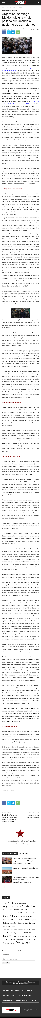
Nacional (21, 7)
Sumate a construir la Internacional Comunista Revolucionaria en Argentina (20, 982)
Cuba (5, 916)
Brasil (33, 906)
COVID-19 (21, 913)
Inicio (3, 7)
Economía (29, 916)
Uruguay (13, 943)
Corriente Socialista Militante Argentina (16, 28)
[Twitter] (9, 32)
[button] (3, 2)
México (7, 936)
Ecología (21, 916)
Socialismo (20, 939)
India (13, 926)
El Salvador (24, 920)
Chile (10, 909)
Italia (4, 933)
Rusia (13, 939)
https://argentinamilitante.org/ (20, 843)
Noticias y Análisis (12, 7)
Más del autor (24, 853)
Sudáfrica (28, 939)
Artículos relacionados (10, 853)
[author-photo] (20, 838)
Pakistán (16, 936)
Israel (33, 929)
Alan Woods (8, 903)
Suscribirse (6, 963)
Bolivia (25, 906)
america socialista (20, 903)
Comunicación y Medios (9, 913)
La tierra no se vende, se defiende (25, 868)
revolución (6, 939)
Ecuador (6, 920)
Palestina (26, 936)
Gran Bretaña (30, 923)
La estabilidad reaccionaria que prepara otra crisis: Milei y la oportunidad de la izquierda (24, 861)
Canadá (5, 909)
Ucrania (6, 943)
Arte (18, 906)
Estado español (10, 923)
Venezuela (23, 942)
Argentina (9, 906)
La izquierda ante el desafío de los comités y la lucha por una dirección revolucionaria (26, 880)
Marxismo (28, 933)
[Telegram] (13, 32)
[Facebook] (4, 32)
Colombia (24, 909)
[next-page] (6, 887)
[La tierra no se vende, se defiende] (7, 870)
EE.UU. (14, 919)
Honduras (7, 926)
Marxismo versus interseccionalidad (33, 816)
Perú (34, 936)
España (33, 920)
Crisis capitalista (31, 913)
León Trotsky (11, 933)
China (16, 910)
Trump (34, 939)
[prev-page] (3, 887)
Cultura (13, 916)
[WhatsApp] (18, 32)
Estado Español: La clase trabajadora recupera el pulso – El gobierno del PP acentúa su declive (10, 818)
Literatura (20, 933)
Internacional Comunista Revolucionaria (14, 929)
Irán (28, 929)
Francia (21, 923)
